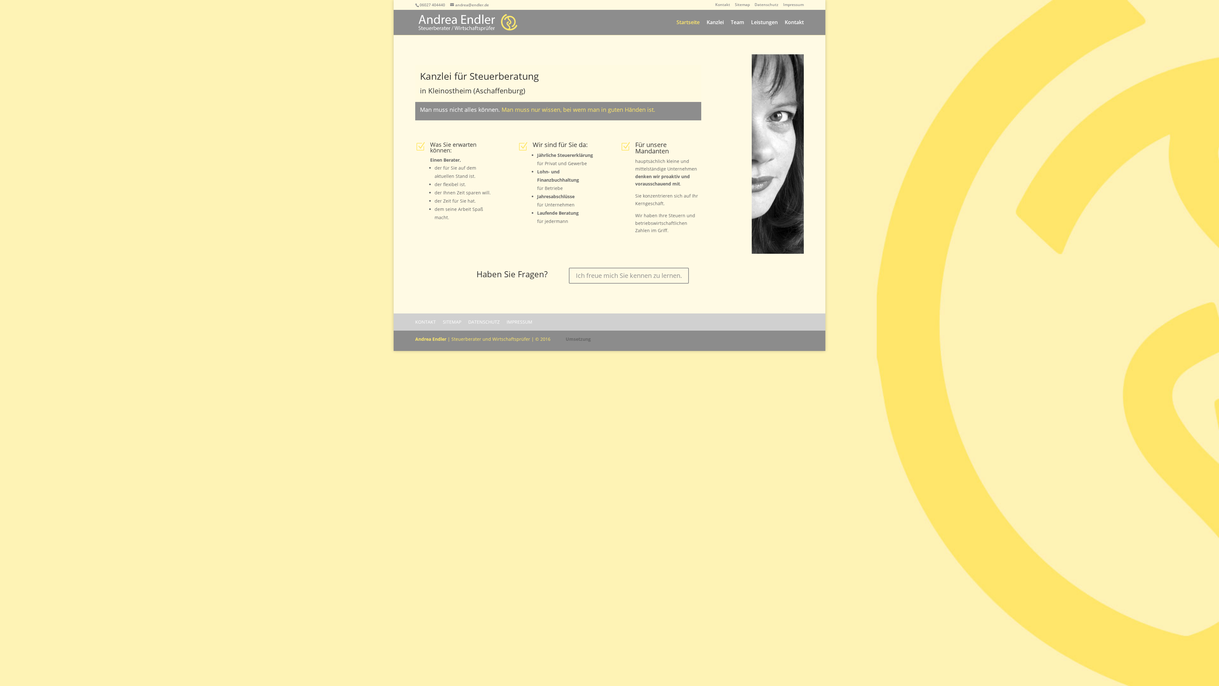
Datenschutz (766, 5)
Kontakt (722, 5)
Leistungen (764, 23)
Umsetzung (578, 339)
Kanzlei (715, 23)
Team (737, 23)
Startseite (688, 23)
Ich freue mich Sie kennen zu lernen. (629, 275)
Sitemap (742, 5)
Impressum (793, 5)
